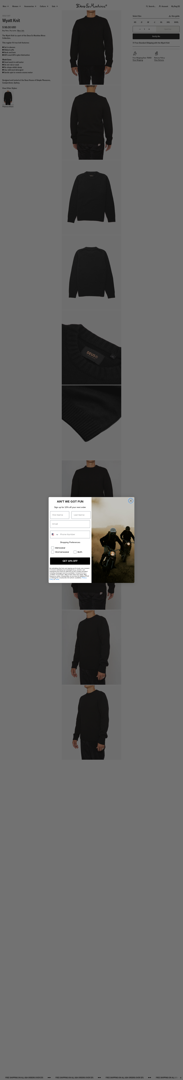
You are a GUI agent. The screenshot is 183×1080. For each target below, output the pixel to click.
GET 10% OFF (70, 561)
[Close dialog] (130, 500)
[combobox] (54, 534)
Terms (57, 579)
